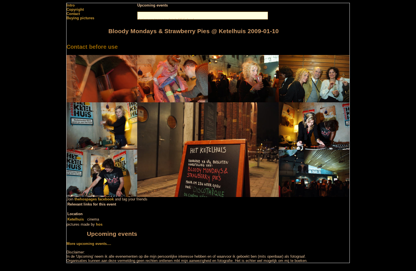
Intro (71, 5)
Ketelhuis (75, 219)
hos (99, 224)
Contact (73, 14)
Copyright (75, 9)
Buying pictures (80, 18)
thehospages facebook (94, 199)
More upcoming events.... (89, 244)
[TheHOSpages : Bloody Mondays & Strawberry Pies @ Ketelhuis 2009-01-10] (102, 101)
